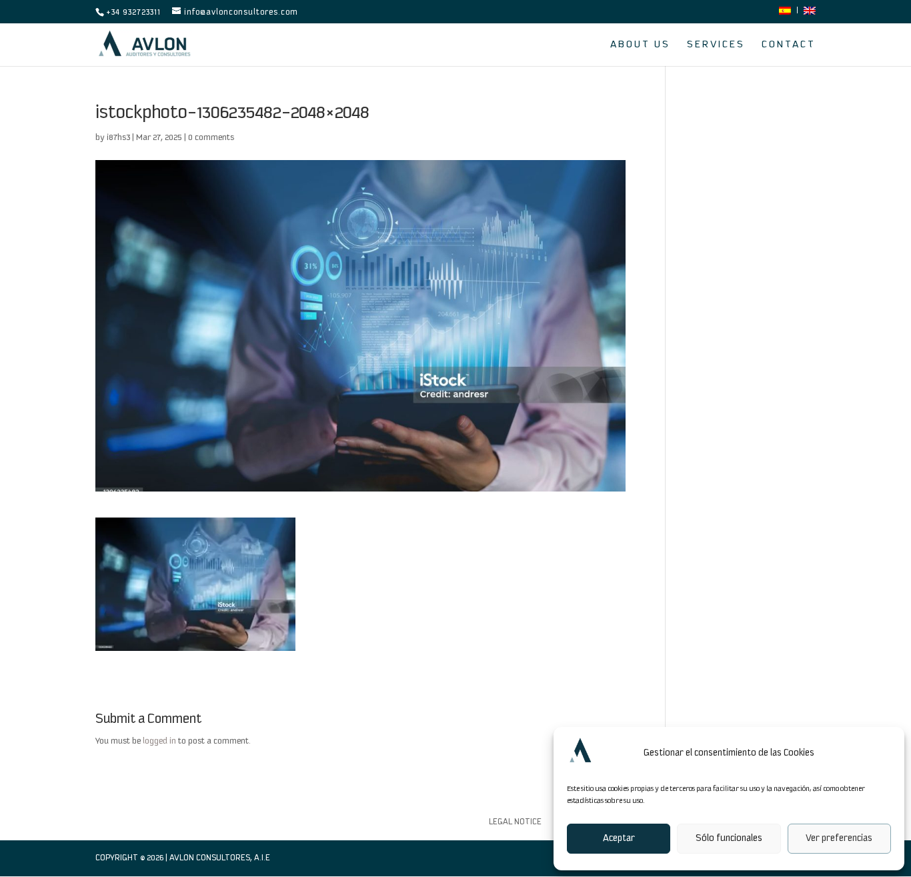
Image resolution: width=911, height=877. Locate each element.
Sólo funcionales (729, 838)
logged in (159, 741)
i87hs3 (118, 137)
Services (716, 44)
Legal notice (515, 822)
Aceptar (619, 838)
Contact (789, 44)
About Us (640, 44)
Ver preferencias (839, 838)
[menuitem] (785, 15)
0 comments (211, 137)
